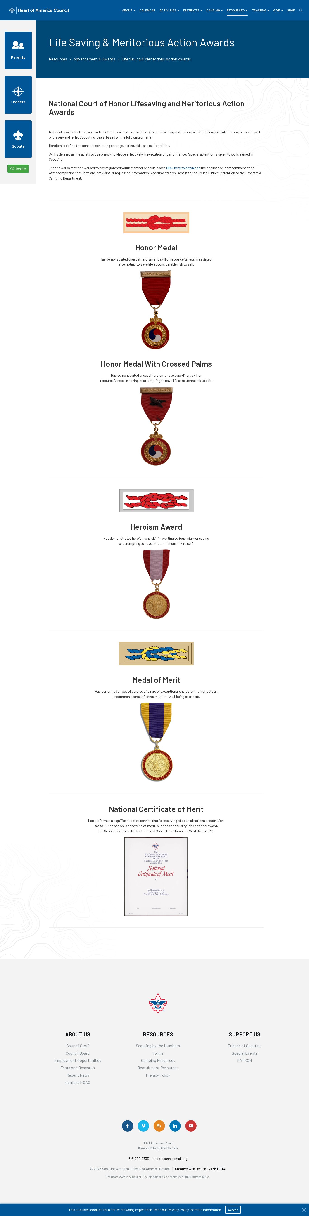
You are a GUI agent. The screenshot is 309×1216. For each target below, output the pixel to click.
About (127, 10)
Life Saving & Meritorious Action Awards (156, 58)
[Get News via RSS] (159, 1126)
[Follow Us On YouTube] (191, 1126)
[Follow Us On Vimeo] (143, 1126)
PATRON (244, 1060)
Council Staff (77, 1045)
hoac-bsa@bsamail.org (170, 1158)
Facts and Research (78, 1067)
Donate (20, 168)
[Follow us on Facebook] (127, 1126)
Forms (158, 1053)
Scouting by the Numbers (158, 1045)
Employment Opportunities (78, 1060)
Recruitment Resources (158, 1067)
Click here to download (183, 167)
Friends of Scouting (244, 1045)
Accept (233, 1210)
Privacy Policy (158, 1074)
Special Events (244, 1053)
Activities (167, 10)
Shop (291, 10)
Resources (236, 10)
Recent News (78, 1074)
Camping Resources (158, 1060)
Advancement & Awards (94, 58)
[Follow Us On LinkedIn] (175, 1126)
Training (259, 10)
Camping (213, 10)
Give (276, 10)
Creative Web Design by (200, 1168)
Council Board (78, 1053)
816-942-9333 (138, 1158)
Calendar (147, 10)
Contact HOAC (77, 1082)
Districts (191, 10)
